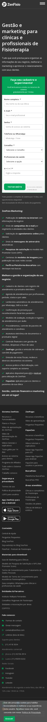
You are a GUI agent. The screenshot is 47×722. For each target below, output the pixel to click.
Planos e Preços (9, 423)
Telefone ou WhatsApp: (15, 134)
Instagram (9, 673)
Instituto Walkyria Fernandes (14, 596)
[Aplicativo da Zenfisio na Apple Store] (11, 511)
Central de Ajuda (9, 533)
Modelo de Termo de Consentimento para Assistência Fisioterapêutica (20, 578)
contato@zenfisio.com (14, 630)
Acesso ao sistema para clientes (10, 457)
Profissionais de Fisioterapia (32, 498)
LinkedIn (8, 683)
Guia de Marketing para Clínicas (15, 559)
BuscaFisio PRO (32, 480)
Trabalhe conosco (9, 473)
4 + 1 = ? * (8, 168)
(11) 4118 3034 (11, 644)
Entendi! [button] (9, 719)
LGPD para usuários (10, 494)
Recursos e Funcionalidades (9, 418)
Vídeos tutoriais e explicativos (9, 444)
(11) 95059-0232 (18, 659)
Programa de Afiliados (11, 462)
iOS (30, 373)
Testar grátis (15, 187)
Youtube (8, 678)
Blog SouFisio (8, 541)
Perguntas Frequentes (34, 439)
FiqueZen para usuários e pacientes (34, 464)
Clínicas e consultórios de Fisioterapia (34, 491)
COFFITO (6, 608)
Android (37, 373)
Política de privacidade (11, 490)
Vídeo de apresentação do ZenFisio (11, 428)
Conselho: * (9, 145)
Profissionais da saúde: (14, 157)
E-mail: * (8, 111)
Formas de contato (14, 620)
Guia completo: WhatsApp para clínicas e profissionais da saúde (19, 584)
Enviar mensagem (13, 625)
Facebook (9, 668)
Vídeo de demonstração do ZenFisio (9, 436)
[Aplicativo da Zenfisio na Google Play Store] (11, 519)
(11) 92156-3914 (19, 654)
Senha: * (8, 122)
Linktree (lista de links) (15, 635)
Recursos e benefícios (34, 417)
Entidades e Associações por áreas (16, 604)
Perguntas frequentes (34, 424)
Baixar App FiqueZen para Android (34, 457)
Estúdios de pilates (33, 503)
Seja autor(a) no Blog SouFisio (15, 545)
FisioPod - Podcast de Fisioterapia (16, 549)
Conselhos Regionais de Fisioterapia (17, 600)
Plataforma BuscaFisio (35, 476)
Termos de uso (32, 189)
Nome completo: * (12, 99)
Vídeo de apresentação (35, 420)
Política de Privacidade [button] (31, 712)
